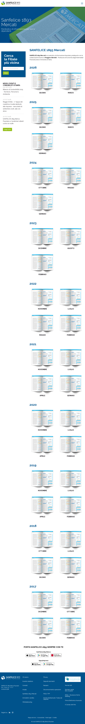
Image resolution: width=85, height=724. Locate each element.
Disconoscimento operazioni (52, 689)
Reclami (45, 685)
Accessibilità (40, 717)
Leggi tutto (7, 129)
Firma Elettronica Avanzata (73, 700)
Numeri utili (68, 685)
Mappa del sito (32, 717)
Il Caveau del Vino (70, 704)
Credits (55, 717)
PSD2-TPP (46, 694)
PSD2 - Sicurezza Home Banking (72, 695)
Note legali (48, 717)
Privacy (45, 677)
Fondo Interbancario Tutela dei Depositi (52, 698)
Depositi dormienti (49, 681)
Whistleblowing (27, 702)
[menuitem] (32, 677)
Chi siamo (25, 677)
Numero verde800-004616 (69, 690)
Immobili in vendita (28, 698)
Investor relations (27, 681)
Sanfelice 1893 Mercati (29, 694)
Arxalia (24, 689)
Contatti (24, 685)
